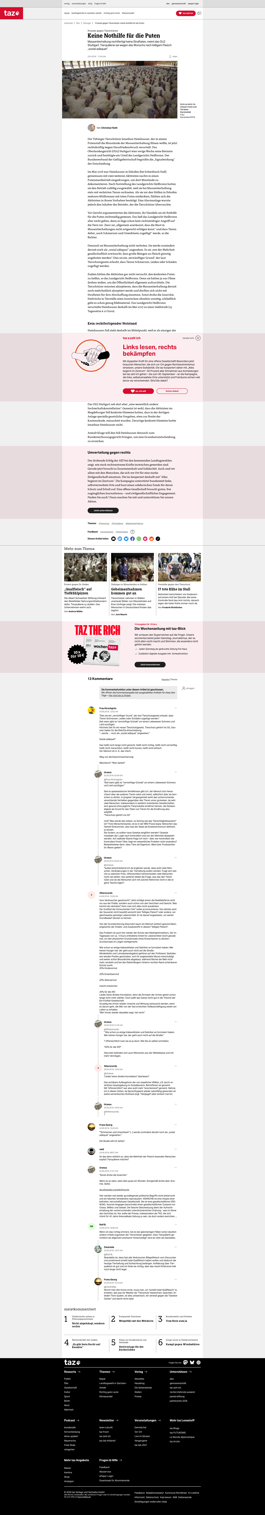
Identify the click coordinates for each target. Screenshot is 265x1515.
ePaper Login (106, 1476)
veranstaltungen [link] (79, 3)
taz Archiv (175, 1441)
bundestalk (70, 1427)
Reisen (67, 1468)
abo (172, 1378)
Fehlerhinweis (122, 532)
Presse (138, 1396)
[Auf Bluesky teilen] (126, 539)
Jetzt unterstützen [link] (103, 510)
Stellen (138, 1392)
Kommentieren (107, 532)
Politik (67, 1378)
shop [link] (90, 3)
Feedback (104, 1467)
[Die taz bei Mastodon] (185, 1364)
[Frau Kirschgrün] (91, 710)
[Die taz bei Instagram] (198, 1364)
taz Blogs (174, 1428)
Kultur (67, 1392)
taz (72, 1362)
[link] (67, 13)
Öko (78, 23)
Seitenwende (185, 1497)
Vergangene (141, 1440)
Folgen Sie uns (175, 1362)
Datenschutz (152, 1497)
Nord (66, 1405)
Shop (67, 1476)
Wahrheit (68, 1409)
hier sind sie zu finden (120, 695)
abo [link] (168, 3)
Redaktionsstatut (155, 1492)
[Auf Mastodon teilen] (120, 539)
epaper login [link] (193, 3)
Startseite (68, 23)
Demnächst (140, 1427)
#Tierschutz (104, 523)
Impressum (166, 1497)
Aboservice (105, 1471)
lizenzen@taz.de (84, 1497)
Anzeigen (69, 1481)
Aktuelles (139, 1378)
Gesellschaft (70, 1387)
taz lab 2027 (141, 1445)
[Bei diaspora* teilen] (145, 539)
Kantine (68, 1472)
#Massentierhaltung (134, 523)
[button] (199, 13)
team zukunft (106, 1427)
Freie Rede (69, 1445)
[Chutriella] (98, 1249)
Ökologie (87, 23)
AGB (175, 1497)
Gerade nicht (188, 338)
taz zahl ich (175, 1387)
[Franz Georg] (91, 1127)
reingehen (69, 1449)
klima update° (71, 1436)
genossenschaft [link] (179, 3)
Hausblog (140, 1383)
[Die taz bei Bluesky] (192, 1364)
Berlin (67, 1400)
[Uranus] (98, 774)
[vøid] (91, 1151)
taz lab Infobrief (107, 1440)
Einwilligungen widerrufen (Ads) (151, 1501)
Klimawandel (105, 1396)
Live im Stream (142, 1436)
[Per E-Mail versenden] (113, 539)
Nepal (102, 1378)
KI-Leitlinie (193, 1492)
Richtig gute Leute (108, 1392)
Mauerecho (70, 1440)
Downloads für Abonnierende (114, 1480)
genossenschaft (178, 1383)
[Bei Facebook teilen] (132, 539)
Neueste (165, 679)
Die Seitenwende (143, 1387)
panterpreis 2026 (178, 1400)
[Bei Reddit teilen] (151, 539)
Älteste (174, 679)
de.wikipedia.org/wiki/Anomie (114, 1189)
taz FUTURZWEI (178, 1432)
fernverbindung (72, 1431)
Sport (67, 1396)
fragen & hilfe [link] (100, 3)
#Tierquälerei (118, 523)
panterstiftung (177, 1396)
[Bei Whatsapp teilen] (139, 539)
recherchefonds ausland (182, 1392)
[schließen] (198, 338)
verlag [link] (67, 3)
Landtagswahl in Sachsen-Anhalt (112, 1385)
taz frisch (104, 1431)
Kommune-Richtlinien (176, 1492)
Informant (140, 1497)
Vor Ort (138, 1431)
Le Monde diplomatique (182, 1437)
